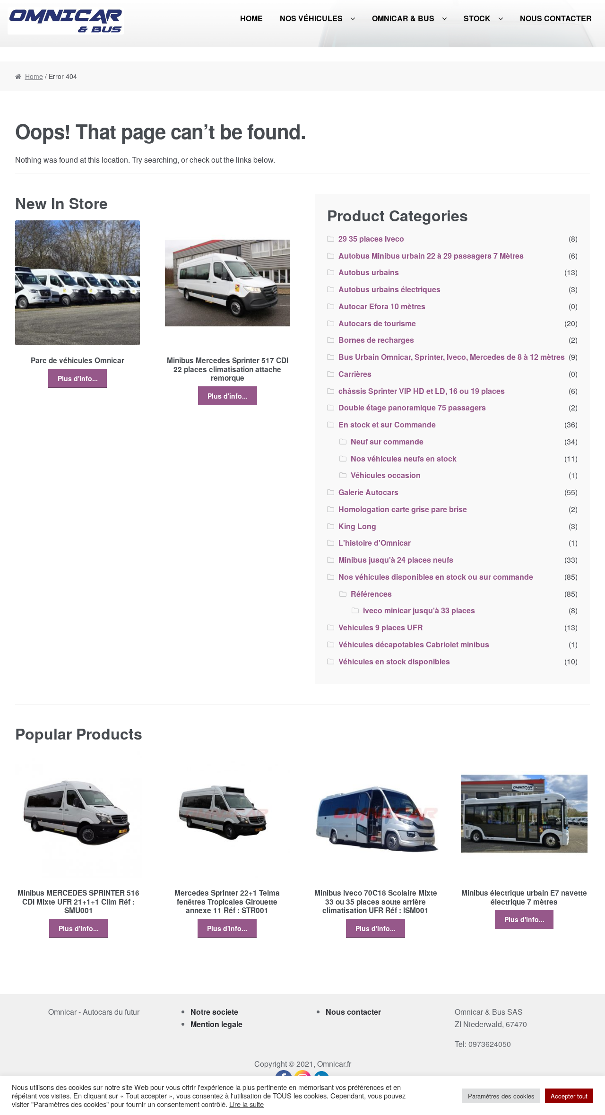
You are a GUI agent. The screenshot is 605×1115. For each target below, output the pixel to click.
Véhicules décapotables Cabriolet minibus (413, 644)
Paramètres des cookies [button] (501, 1095)
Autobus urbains (368, 272)
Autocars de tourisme (377, 323)
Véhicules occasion (386, 475)
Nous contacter (556, 18)
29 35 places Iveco (371, 238)
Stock (477, 18)
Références (371, 593)
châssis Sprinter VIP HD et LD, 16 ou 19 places (421, 390)
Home (251, 18)
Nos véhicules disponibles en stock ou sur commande (435, 576)
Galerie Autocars (368, 492)
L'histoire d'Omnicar (374, 542)
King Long (357, 526)
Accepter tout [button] (569, 1095)
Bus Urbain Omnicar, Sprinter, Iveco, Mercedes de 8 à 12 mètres (451, 356)
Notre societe (214, 1011)
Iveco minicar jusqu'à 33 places (419, 610)
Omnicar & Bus (403, 18)
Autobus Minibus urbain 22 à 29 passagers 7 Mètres (431, 255)
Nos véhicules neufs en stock (404, 458)
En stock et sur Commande (387, 424)
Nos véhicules (311, 18)
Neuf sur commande (387, 441)
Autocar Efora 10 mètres (381, 306)
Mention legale (216, 1024)
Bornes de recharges (376, 339)
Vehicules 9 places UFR (380, 627)
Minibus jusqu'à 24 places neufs (395, 559)
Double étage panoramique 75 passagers (412, 407)
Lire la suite (246, 1104)
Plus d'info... (78, 378)
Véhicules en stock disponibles (394, 661)
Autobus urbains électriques (389, 289)
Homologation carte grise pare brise (402, 509)
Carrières (355, 373)
